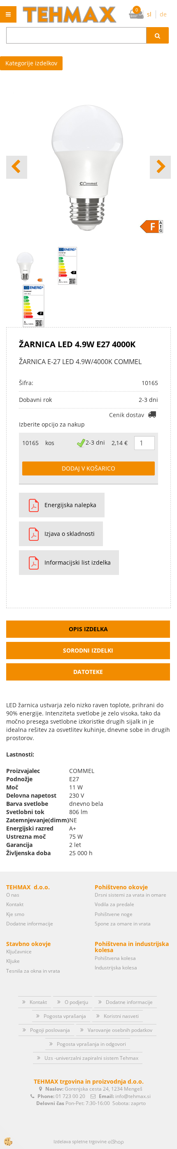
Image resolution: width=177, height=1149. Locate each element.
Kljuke (13, 961)
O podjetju (76, 1002)
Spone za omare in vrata (123, 923)
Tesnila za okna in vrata (33, 970)
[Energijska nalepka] (33, 305)
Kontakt (14, 904)
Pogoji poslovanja (50, 1030)
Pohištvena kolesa (115, 958)
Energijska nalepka (70, 505)
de (163, 14)
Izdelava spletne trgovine (80, 1141)
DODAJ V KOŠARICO (88, 468)
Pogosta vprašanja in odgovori (91, 1044)
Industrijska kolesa (116, 967)
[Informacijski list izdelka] (30, 562)
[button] (160, 167)
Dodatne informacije (29, 923)
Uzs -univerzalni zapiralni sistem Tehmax (91, 1057)
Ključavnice (19, 951)
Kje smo (15, 914)
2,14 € (120, 443)
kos (49, 443)
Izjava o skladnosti (69, 534)
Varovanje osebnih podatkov (120, 1030)
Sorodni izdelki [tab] (88, 650)
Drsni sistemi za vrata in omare (130, 894)
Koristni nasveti (121, 1016)
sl (149, 14)
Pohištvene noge (114, 914)
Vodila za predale (114, 904)
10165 (30, 443)
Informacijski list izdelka (77, 562)
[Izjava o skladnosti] (30, 533)
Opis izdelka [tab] (88, 629)
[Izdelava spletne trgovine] (116, 1141)
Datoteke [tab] (88, 672)
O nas (12, 894)
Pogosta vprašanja (65, 1016)
